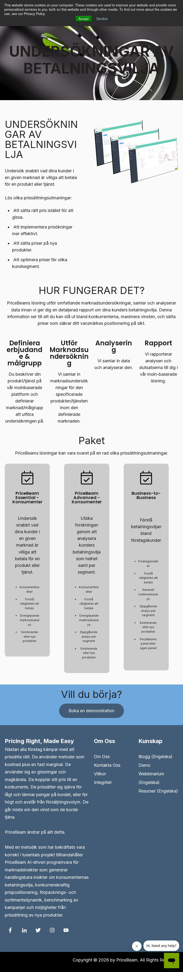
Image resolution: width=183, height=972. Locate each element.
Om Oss (102, 756)
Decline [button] (102, 18)
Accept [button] (83, 18)
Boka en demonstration (91, 710)
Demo (144, 765)
